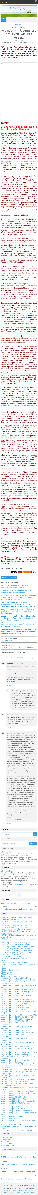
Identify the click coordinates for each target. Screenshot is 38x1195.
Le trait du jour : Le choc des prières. (14, 1118)
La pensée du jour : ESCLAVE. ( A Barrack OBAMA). (19, 1052)
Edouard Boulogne (19, 885)
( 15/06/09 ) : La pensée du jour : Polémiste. (16, 949)
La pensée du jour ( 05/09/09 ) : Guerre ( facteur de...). (18, 987)
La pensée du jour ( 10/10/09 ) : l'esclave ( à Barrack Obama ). (16, 996)
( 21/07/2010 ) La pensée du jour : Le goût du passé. (17, 959)
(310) (7, 1145)
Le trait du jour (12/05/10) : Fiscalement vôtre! (17, 1091)
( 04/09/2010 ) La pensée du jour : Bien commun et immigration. (18, 932)
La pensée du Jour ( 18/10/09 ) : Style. (14, 1009)
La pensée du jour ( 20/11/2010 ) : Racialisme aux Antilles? (18, 1012)
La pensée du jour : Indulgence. (12, 1062)
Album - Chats (6, 968)
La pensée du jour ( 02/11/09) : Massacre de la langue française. (17, 983)
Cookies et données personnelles (12, 1192)
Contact (14, 1190)
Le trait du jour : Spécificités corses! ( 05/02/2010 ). (18, 1121)
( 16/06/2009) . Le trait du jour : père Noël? (16, 951)
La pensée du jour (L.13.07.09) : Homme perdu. (18, 1064)
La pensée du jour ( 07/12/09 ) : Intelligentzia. (17, 992)
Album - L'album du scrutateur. (12, 970)
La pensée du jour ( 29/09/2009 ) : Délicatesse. (17, 1033)
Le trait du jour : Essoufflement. (12, 1117)
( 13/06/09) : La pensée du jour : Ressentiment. (18, 947)
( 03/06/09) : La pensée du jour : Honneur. (16, 929)
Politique (19, 24)
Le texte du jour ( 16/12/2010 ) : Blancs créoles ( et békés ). (18, 1077)
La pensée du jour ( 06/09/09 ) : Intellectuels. (17, 990)
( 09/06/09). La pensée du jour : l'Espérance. (17, 943)
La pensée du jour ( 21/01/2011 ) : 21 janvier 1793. (19, 1015)
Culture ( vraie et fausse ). (10, 976)
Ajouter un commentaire (17, 657)
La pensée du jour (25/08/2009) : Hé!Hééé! (16, 1021)
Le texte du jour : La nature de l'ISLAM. (15, 1081)
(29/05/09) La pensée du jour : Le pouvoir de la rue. (18, 965)
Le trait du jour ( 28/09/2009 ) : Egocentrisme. (17, 1111)
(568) (6, 1143)
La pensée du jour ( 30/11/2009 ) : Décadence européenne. (17, 1043)
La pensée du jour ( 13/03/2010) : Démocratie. (17, 1001)
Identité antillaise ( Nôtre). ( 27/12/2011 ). (16, 978)
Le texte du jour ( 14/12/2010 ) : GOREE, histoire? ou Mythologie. (18, 1073)
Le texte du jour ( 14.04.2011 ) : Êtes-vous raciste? (19, 1070)
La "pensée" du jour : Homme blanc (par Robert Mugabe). (18, 1057)
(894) (5, 1141)
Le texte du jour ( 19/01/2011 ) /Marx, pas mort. (18, 1079)
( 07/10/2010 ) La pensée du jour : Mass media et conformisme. (18, 936)
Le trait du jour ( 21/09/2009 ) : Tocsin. (14, 1099)
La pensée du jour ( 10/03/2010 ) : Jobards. (16, 993)
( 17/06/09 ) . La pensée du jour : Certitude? (16, 952)
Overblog (30, 1185)
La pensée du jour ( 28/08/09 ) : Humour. (15, 1031)
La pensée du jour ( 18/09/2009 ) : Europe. (16, 1005)
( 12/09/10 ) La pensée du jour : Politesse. (16, 945)
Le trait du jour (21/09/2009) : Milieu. (14, 1097)
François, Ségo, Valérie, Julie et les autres (17, 909)
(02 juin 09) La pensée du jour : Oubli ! (14, 927)
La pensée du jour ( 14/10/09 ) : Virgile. (15, 1003)
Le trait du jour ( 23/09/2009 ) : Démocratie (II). (18, 1101)
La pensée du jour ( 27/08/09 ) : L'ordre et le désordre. (17, 1028)
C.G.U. (31, 1190)
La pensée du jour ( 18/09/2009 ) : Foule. (15, 1007)
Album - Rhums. (7, 974)
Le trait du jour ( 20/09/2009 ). (12, 1095)
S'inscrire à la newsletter (9, 577)
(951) (6, 1139)
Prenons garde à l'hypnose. (11, 1124)
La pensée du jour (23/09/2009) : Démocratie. (17, 1017)
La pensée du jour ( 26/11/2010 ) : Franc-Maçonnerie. (15, 1024)
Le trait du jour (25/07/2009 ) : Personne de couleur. (16, 1104)
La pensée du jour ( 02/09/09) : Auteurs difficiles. (18, 980)
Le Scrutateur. (19, 7)
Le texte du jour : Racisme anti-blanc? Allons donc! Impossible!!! (17, 1084)
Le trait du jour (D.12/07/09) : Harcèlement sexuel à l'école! (19, 1114)
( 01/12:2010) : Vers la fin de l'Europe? (14, 925)
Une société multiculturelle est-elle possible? (17, 1130)
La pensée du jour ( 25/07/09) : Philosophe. (16, 1019)
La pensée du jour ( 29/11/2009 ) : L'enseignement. (13, 1036)
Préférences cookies (28, 1192)
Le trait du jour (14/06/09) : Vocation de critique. (18, 1093)
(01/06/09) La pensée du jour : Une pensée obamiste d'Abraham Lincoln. (16, 918)
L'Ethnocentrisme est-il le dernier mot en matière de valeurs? (19, 1088)
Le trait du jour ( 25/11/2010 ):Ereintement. (16, 1107)
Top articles (6, 1190)
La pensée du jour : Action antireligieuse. (16, 1046)
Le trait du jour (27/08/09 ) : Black (13, 1109)
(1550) (7, 1138)
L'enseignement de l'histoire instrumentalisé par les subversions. (18, 1067)
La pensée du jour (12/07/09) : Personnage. (16, 999)
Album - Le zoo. (6, 972)
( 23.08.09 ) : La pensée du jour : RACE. (14, 962)
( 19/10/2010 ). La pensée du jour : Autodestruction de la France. (13, 955)
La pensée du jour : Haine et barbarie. (15, 1054)
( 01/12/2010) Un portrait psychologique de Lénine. (17, 922)
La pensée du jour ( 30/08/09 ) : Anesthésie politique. (16, 1039)
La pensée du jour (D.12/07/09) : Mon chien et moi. (17, 1049)
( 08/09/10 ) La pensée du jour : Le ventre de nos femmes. (18, 940)
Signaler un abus (22, 1190)
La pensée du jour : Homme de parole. (15, 1060)
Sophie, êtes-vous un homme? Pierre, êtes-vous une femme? (18, 1127)
